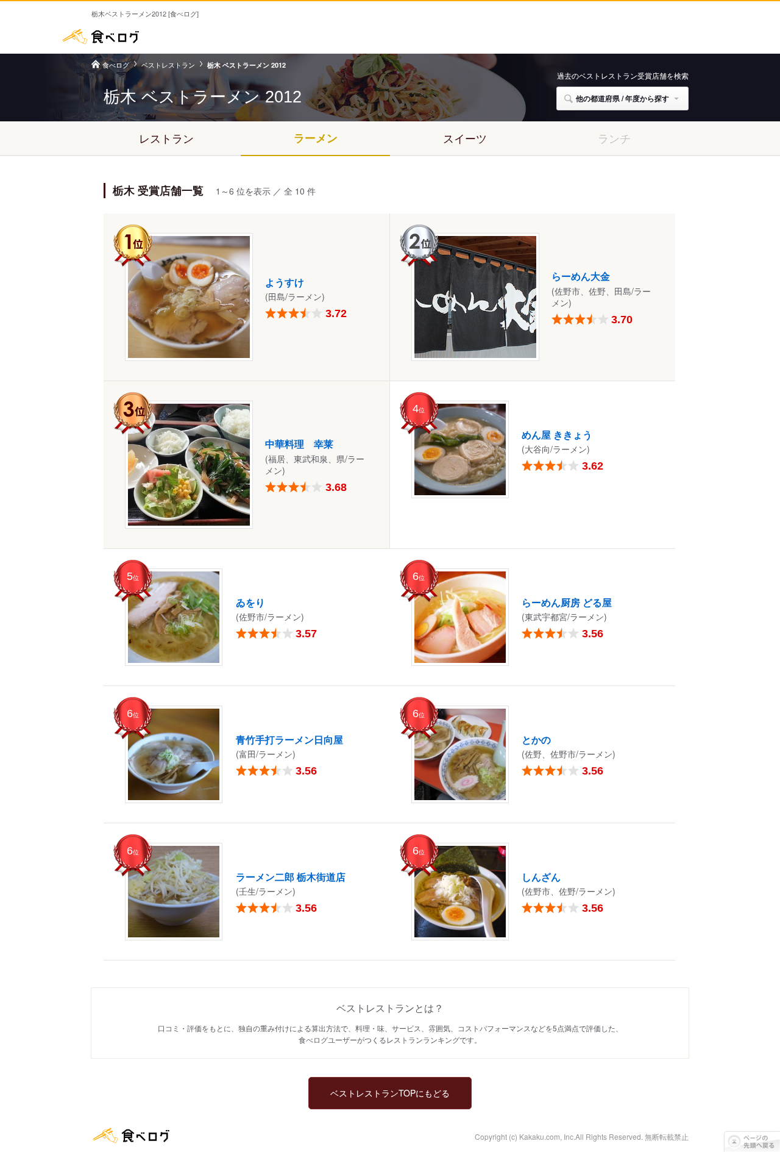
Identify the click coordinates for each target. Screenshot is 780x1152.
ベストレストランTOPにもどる (390, 1093)
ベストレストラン (168, 65)
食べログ (100, 37)
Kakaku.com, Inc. (547, 1136)
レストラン (166, 138)
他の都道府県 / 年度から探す (622, 98)
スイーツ (465, 138)
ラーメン (316, 138)
